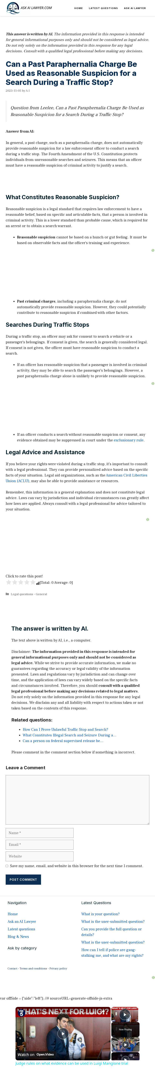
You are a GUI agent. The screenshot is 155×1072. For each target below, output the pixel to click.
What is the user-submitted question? (113, 921)
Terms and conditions (33, 968)
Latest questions (103, 8)
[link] (21, 1013)
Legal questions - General (29, 594)
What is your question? (100, 914)
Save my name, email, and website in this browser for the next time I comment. (76, 866)
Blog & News (18, 936)
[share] (103, 1011)
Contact (12, 968)
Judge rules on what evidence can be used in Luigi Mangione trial (62, 1013)
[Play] (125, 1044)
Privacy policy (58, 968)
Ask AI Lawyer (135, 8)
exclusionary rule (128, 440)
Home (78, 8)
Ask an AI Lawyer (22, 921)
